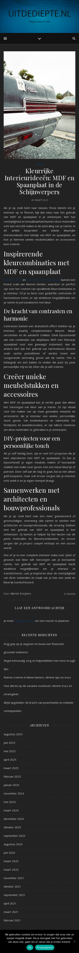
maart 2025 (11, 768)
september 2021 (14, 895)
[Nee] (74, 941)
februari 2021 (12, 920)
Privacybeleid (45, 947)
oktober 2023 (12, 827)
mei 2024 (10, 802)
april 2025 (10, 759)
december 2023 (14, 819)
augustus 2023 (13, 844)
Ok (30, 947)
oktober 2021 (12, 886)
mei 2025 (10, 751)
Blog (39, 164)
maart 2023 (11, 861)
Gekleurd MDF (13, 280)
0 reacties (69, 593)
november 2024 (14, 793)
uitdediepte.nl (39, 13)
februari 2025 (12, 776)
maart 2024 (11, 810)
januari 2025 (11, 785)
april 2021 (10, 903)
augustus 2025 (13, 734)
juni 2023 (9, 852)
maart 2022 (11, 869)
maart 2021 (11, 912)
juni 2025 (9, 742)
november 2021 (14, 878)
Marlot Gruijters (21, 593)
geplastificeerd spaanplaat (43, 280)
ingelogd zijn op (24, 621)
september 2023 (14, 836)
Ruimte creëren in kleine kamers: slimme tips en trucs (37, 677)
